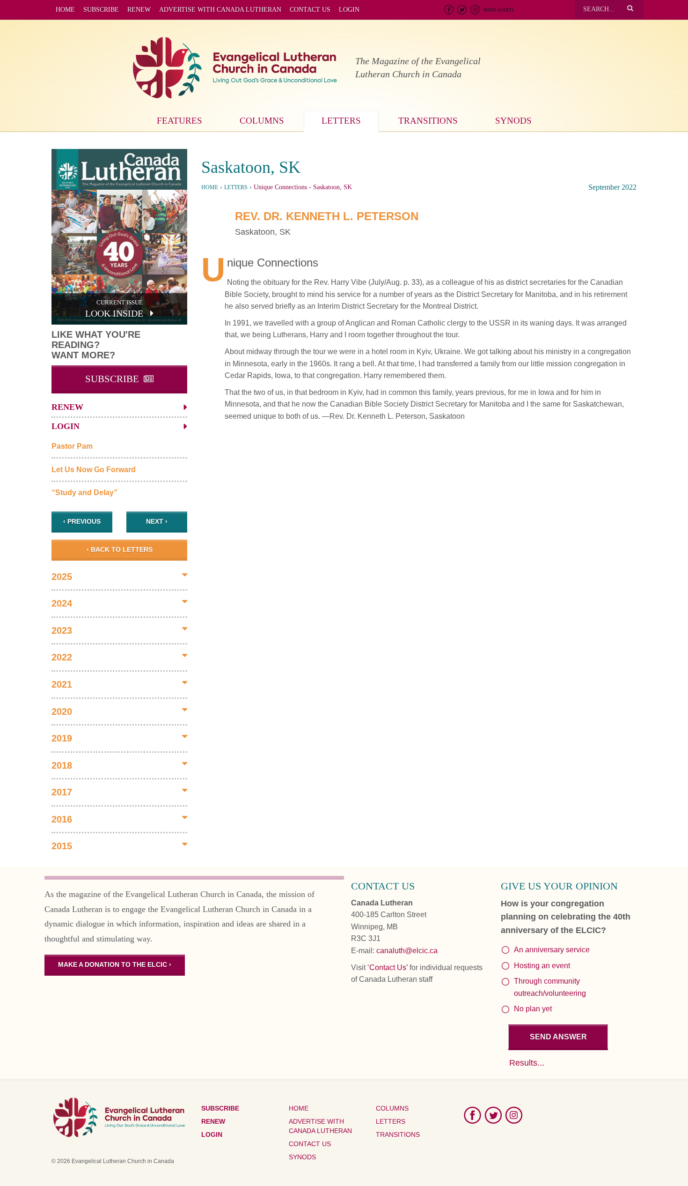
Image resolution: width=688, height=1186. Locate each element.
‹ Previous (82, 521)
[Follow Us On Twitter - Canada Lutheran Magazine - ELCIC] (462, 10)
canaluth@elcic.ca (407, 951)
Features (179, 121)
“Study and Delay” (84, 493)
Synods (513, 121)
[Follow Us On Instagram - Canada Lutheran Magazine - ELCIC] (475, 10)
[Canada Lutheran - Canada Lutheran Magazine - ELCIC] (235, 68)
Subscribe (101, 9)
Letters (341, 121)
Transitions (428, 121)
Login (349, 9)
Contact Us (310, 9)
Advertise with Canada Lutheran (220, 9)
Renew (139, 9)
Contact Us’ (388, 967)
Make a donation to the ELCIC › (114, 964)
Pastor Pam (72, 446)
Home (65, 9)
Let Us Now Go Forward (93, 470)
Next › (157, 521)
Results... (526, 1062)
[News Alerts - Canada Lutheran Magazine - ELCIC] (498, 10)
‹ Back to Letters (120, 549)
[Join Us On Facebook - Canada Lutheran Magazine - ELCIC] (449, 10)
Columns (262, 121)
